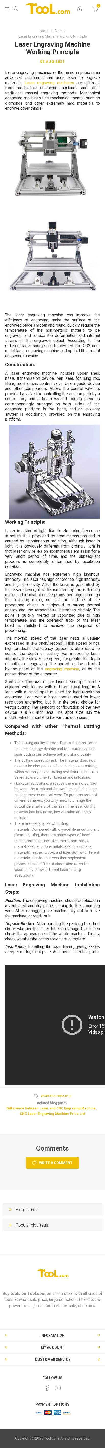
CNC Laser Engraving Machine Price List (52, 1114)
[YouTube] (58, 1388)
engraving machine (62, 668)
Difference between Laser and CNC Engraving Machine (51, 1108)
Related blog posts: (52, 1103)
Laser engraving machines (49, 82)
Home (43, 31)
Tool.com (36, 1293)
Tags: (37, 1096)
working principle (56, 1096)
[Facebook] (47, 1388)
